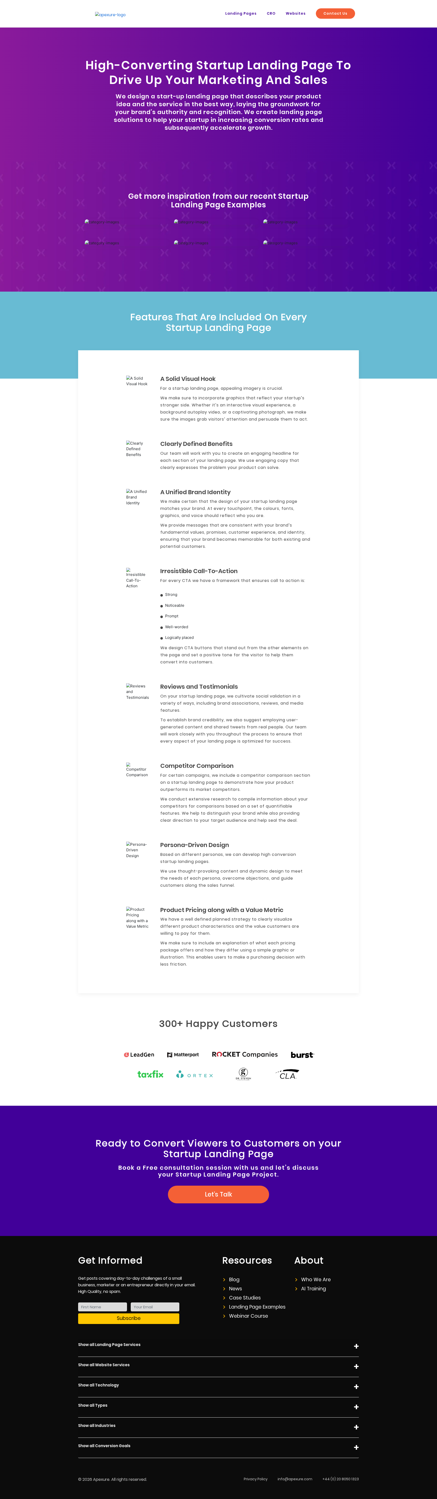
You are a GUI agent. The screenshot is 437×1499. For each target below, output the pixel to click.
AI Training (313, 1288)
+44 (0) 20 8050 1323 (340, 1479)
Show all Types (92, 1405)
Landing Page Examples (257, 1307)
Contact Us (335, 13)
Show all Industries (97, 1425)
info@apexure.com (295, 1479)
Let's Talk (218, 1194)
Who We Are (316, 1279)
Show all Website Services (104, 1364)
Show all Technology (98, 1385)
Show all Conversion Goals (104, 1445)
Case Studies (245, 1297)
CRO (271, 13)
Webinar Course (248, 1316)
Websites (296, 13)
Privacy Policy (256, 1479)
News (235, 1288)
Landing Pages (241, 13)
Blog (234, 1279)
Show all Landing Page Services (109, 1344)
